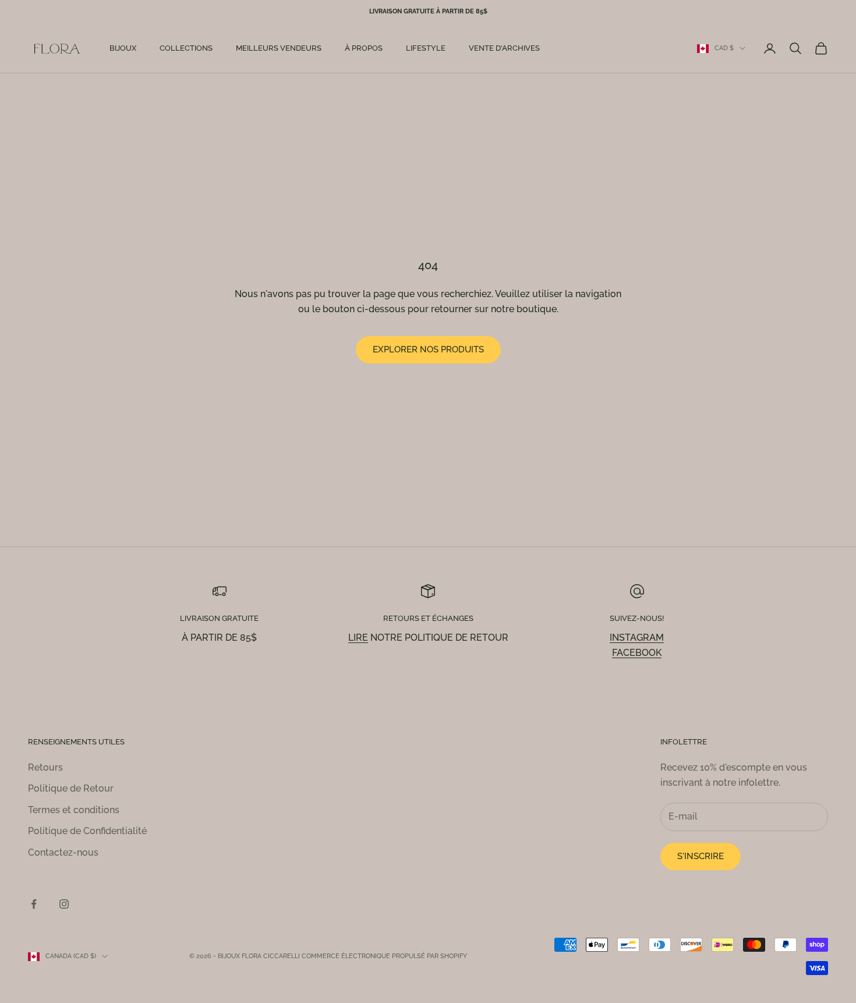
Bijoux (122, 48)
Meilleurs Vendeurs (278, 48)
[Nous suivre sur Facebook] (34, 904)
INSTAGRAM (637, 637)
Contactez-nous (63, 852)
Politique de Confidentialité (87, 830)
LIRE (358, 637)
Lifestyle (425, 48)
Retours (45, 767)
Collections (186, 48)
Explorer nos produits (428, 349)
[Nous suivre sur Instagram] (64, 904)
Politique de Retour (71, 788)
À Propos (364, 48)
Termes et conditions (73, 809)
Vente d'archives (504, 48)
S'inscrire (700, 856)
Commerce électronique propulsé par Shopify (384, 956)
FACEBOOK (637, 652)
